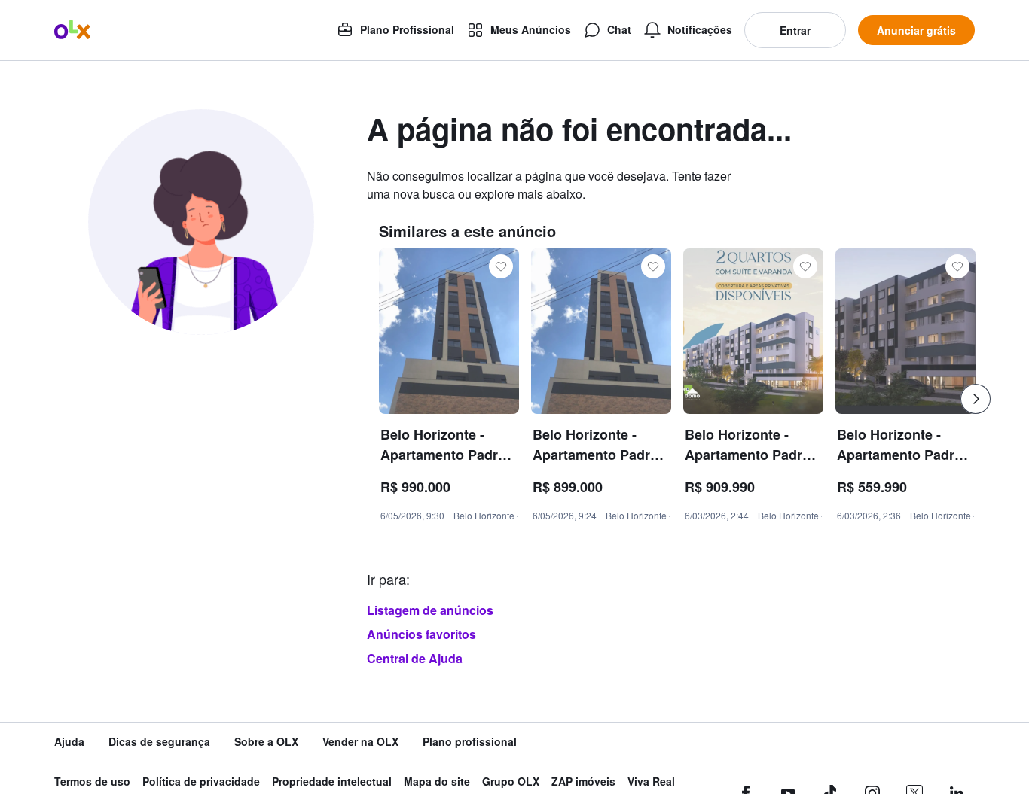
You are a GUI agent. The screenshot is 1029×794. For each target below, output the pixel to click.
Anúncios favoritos (421, 634)
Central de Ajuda (415, 658)
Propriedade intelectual (332, 781)
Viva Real (651, 781)
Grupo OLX (510, 781)
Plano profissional (470, 742)
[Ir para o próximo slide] (975, 399)
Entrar (795, 30)
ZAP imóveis (583, 781)
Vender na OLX (360, 742)
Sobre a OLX (266, 742)
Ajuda (69, 742)
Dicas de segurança (159, 742)
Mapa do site (437, 781)
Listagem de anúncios (430, 610)
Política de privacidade (201, 781)
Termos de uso (92, 781)
